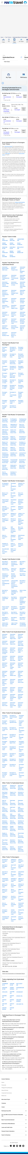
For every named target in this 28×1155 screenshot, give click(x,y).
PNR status (7, 153)
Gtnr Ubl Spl (5, 117)
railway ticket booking (20, 202)
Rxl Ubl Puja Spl (6, 93)
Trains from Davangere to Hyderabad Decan (13, 973)
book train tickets (8, 146)
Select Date (24, 96)
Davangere (19, 97)
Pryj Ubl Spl (5, 128)
